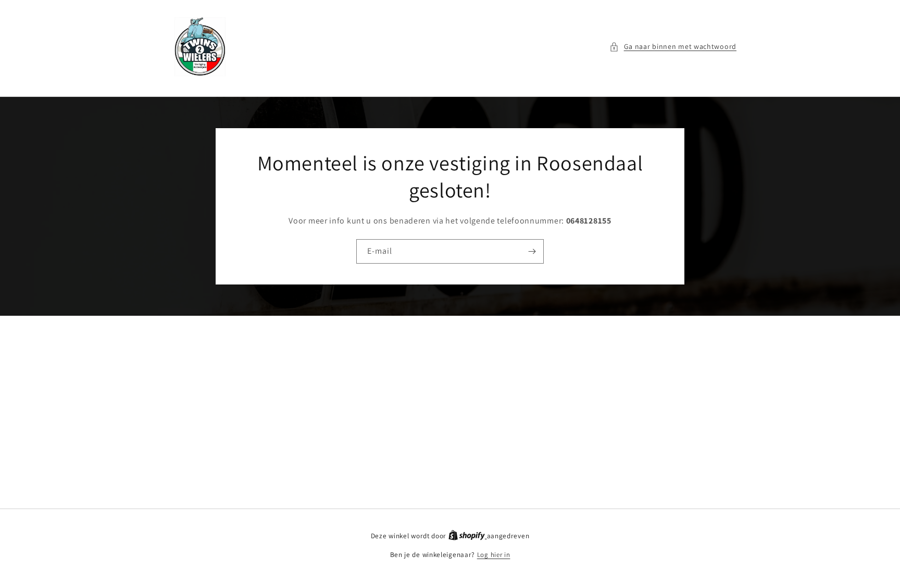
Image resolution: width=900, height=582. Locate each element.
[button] (672, 46)
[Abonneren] (531, 251)
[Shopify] (467, 535)
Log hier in (493, 554)
